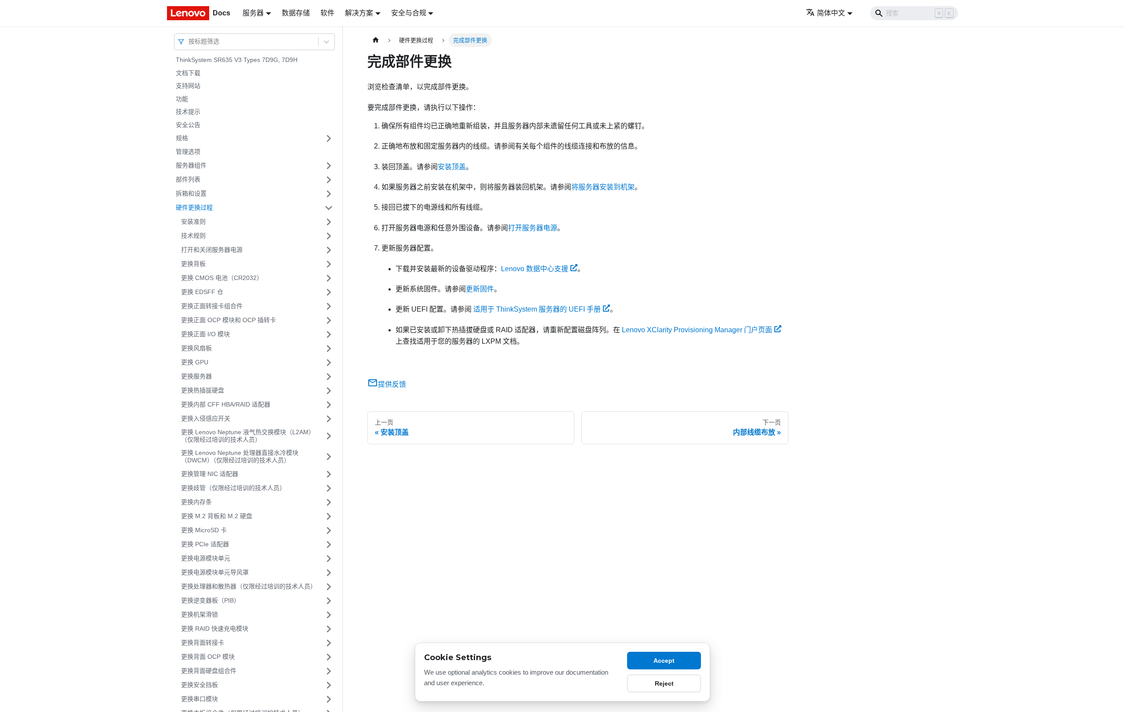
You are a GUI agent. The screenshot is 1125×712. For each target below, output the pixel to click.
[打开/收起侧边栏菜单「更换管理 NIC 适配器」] (328, 474)
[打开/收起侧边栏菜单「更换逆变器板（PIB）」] (328, 601)
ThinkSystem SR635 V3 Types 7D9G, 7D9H (237, 59)
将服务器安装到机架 (603, 187)
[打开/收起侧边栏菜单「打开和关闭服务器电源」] (328, 250)
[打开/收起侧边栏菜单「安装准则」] (328, 222)
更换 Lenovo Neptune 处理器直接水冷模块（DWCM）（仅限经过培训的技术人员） (239, 456)
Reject (664, 683)
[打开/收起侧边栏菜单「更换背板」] (328, 264)
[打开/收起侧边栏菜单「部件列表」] (328, 180)
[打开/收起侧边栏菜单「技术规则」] (328, 236)
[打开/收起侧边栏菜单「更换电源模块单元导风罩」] (328, 573)
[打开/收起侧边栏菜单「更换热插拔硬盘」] (328, 391)
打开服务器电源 (532, 228)
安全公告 (188, 124)
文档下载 (188, 72)
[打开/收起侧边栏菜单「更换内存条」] (328, 502)
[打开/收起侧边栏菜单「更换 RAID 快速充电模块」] (328, 629)
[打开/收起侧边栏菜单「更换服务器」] (328, 377)
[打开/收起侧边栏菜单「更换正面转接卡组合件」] (328, 306)
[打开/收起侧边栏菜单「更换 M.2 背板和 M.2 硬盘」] (328, 516)
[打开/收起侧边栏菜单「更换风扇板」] (328, 348)
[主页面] (375, 40)
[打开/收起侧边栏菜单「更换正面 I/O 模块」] (328, 334)
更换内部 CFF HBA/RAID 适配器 (225, 404)
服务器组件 (191, 165)
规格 (182, 138)
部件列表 (188, 179)
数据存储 (296, 13)
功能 (182, 98)
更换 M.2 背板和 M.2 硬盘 (216, 515)
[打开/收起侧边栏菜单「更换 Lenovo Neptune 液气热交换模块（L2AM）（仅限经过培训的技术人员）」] (328, 436)
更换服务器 (196, 376)
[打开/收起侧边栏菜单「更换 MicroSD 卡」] (328, 530)
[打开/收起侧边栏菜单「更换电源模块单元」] (328, 559)
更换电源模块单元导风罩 (215, 572)
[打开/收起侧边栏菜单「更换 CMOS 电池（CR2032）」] (328, 278)
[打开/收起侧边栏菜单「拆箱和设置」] (328, 194)
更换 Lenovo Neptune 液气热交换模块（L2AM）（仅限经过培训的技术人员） (246, 436)
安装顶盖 (452, 167)
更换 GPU (194, 362)
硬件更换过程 (194, 207)
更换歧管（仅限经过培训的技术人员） (233, 487)
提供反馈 (392, 384)
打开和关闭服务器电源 (212, 249)
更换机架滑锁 (199, 614)
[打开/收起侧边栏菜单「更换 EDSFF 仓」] (328, 292)
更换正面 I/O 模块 (205, 334)
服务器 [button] (253, 13)
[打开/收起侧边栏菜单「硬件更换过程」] (328, 208)
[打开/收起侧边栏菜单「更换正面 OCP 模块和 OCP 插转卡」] (328, 320)
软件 (327, 13)
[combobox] (189, 41)
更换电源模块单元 (205, 558)
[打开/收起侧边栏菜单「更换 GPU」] (328, 363)
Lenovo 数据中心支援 (534, 268)
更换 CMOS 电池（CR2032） (222, 277)
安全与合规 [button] (408, 13)
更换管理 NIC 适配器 (209, 473)
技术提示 (188, 111)
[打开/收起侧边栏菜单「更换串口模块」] (328, 699)
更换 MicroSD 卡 (204, 530)
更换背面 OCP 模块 (208, 656)
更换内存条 (196, 501)
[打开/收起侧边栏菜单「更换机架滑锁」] (328, 615)
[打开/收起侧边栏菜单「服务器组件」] (328, 166)
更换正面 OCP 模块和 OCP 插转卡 (228, 319)
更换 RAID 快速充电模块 (214, 628)
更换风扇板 (196, 348)
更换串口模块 (199, 698)
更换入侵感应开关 (205, 418)
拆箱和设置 (191, 193)
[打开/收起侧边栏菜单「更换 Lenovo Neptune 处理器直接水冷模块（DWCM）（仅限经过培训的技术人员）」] (328, 457)
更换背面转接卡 (202, 642)
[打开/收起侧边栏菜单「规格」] (328, 138)
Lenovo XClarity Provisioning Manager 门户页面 (697, 330)
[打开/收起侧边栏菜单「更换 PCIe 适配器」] (328, 545)
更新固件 (480, 289)
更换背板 (193, 263)
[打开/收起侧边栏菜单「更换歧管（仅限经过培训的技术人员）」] (328, 488)
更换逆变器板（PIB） (210, 600)
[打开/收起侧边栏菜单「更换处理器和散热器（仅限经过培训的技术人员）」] (328, 587)
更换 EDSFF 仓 (202, 291)
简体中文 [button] (831, 13)
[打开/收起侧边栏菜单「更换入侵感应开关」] (328, 419)
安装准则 (193, 221)
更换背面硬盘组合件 (208, 670)
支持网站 (188, 85)
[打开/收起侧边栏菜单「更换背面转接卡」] (328, 643)
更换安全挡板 (199, 684)
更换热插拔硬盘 (202, 390)
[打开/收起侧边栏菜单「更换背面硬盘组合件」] (328, 671)
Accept (664, 660)
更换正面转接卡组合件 (212, 305)
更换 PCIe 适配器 (205, 544)
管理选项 (188, 151)
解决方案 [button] (359, 13)
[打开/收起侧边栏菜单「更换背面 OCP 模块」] (328, 657)
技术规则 (193, 235)
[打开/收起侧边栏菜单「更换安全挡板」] (328, 685)
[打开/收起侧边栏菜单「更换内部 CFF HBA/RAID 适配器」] (328, 405)
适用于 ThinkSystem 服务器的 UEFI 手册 (537, 309)
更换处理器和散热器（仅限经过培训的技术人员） (248, 586)
